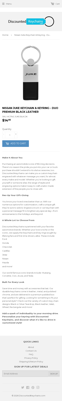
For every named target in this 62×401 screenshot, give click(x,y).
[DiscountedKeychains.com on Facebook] (27, 388)
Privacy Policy (31, 358)
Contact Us (31, 351)
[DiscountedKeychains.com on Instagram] (37, 388)
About (31, 347)
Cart (57, 4)
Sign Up (54, 374)
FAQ (31, 354)
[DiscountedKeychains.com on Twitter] (22, 388)
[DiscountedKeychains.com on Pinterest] (32, 388)
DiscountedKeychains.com (32, 395)
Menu (9, 4)
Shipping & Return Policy (31, 361)
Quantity (6, 129)
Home (5, 35)
